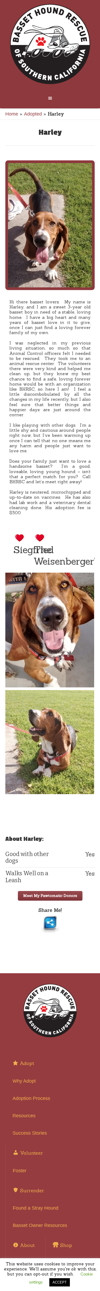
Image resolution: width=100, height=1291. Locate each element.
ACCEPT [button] (60, 1282)
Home (11, 114)
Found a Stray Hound (35, 1208)
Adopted (33, 114)
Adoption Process (31, 1098)
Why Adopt (24, 1081)
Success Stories (30, 1133)
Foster (19, 1170)
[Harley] (50, 225)
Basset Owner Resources (40, 1225)
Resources (24, 1115)
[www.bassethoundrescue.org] (50, 44)
